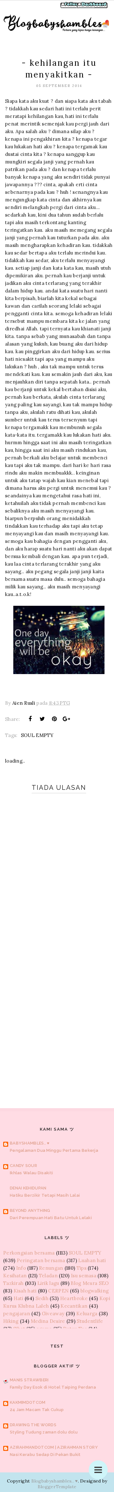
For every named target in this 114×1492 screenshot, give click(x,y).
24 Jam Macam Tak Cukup (37, 1409)
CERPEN (58, 1291)
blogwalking (94, 1291)
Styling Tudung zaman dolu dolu (44, 1432)
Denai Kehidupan (28, 1188)
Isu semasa (83, 1276)
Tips (81, 1268)
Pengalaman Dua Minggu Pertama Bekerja (54, 1150)
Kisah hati (25, 1291)
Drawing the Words (33, 1424)
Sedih (42, 1298)
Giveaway (53, 1314)
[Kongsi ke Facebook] (30, 719)
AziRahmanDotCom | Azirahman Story (54, 1447)
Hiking (11, 1321)
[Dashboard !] (92, 7)
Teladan (48, 1276)
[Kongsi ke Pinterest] (54, 719)
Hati (18, 1298)
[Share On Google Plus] (66, 719)
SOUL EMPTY (37, 735)
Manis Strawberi (29, 1380)
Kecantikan (73, 1306)
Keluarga (86, 1314)
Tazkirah (13, 1283)
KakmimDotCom (28, 1402)
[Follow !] (70, 7)
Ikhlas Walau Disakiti (31, 1172)
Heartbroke (74, 1298)
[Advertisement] (57, 1021)
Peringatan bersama (41, 1260)
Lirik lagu (48, 1283)
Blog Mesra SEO (90, 1283)
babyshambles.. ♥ (30, 1143)
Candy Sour (23, 1165)
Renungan (51, 1268)
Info (21, 1268)
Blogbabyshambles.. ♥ (54, 1481)
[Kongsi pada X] (42, 719)
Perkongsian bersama (29, 1253)
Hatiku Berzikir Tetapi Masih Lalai (45, 1195)
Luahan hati (92, 1260)
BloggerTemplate (57, 1486)
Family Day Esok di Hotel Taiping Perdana (53, 1387)
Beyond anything (30, 1210)
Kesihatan (15, 1276)
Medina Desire (48, 1321)
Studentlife (90, 1321)
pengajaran (16, 1314)
